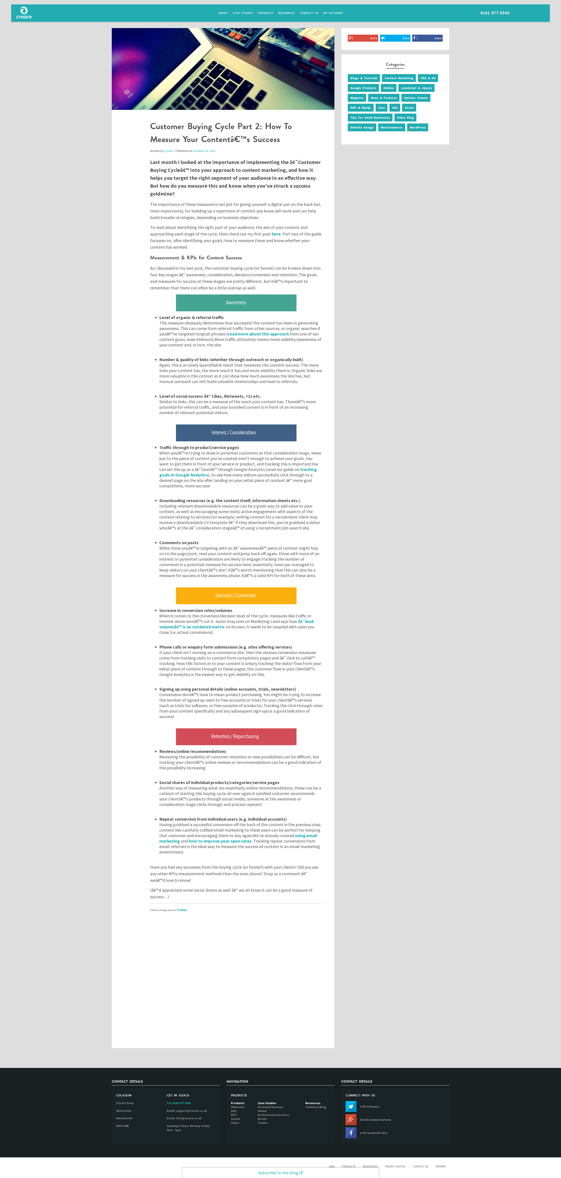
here (276, 234)
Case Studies (243, 13)
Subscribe (278, 1172)
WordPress (418, 127)
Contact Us (309, 13)
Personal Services (270, 1107)
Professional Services (273, 1115)
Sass (381, 108)
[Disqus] (223, 984)
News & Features (384, 98)
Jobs (331, 1166)
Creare (168, 151)
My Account (333, 13)
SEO (395, 108)
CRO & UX (428, 78)
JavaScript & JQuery (416, 88)
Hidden (388, 88)
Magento (357, 98)
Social (409, 108)
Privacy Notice (395, 1166)
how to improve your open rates (220, 841)
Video (235, 1123)
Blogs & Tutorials (363, 78)
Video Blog (405, 117)
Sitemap (441, 1166)
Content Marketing (399, 78)
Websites (237, 1107)
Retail (262, 1119)
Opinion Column (416, 98)
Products (265, 13)
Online (262, 1111)
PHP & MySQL (360, 108)
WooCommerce (392, 127)
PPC (234, 1115)
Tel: (179, 1103)
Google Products (363, 88)
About (223, 13)
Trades (263, 1123)
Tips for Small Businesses (370, 117)
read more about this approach (258, 334)
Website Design (362, 127)
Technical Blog (315, 1107)
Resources (286, 13)
